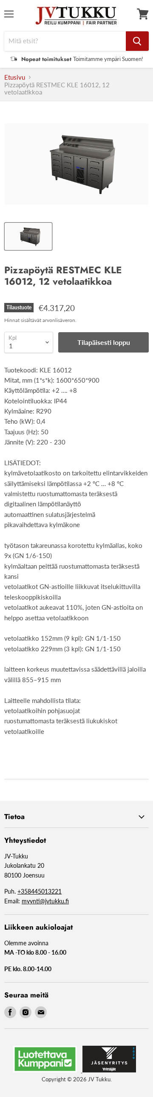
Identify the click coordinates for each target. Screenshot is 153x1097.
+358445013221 (39, 891)
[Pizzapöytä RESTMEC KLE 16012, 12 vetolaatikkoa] (28, 236)
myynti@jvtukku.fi (45, 901)
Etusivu (14, 77)
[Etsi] (137, 41)
